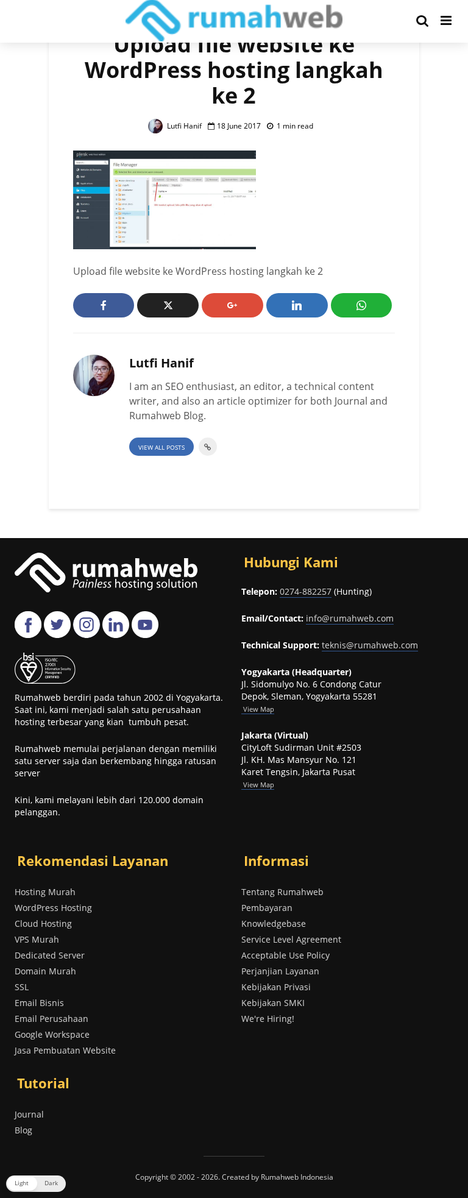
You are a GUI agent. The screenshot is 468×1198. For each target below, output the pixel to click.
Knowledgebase (273, 923)
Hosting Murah (45, 892)
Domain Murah (45, 971)
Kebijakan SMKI (273, 1002)
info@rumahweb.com (350, 618)
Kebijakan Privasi (276, 987)
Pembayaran (266, 907)
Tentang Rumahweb (282, 892)
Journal (29, 1114)
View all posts (161, 447)
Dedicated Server (50, 955)
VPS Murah (37, 939)
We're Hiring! (267, 1018)
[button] (36, 1183)
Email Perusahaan (51, 1018)
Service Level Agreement (291, 939)
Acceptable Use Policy (285, 955)
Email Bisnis (39, 1002)
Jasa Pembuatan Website (65, 1050)
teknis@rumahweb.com (370, 645)
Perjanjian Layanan (280, 971)
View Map (257, 784)
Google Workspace (52, 1034)
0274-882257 (306, 591)
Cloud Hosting (43, 923)
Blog (23, 1130)
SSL (22, 987)
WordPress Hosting (53, 907)
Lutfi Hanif (183, 126)
